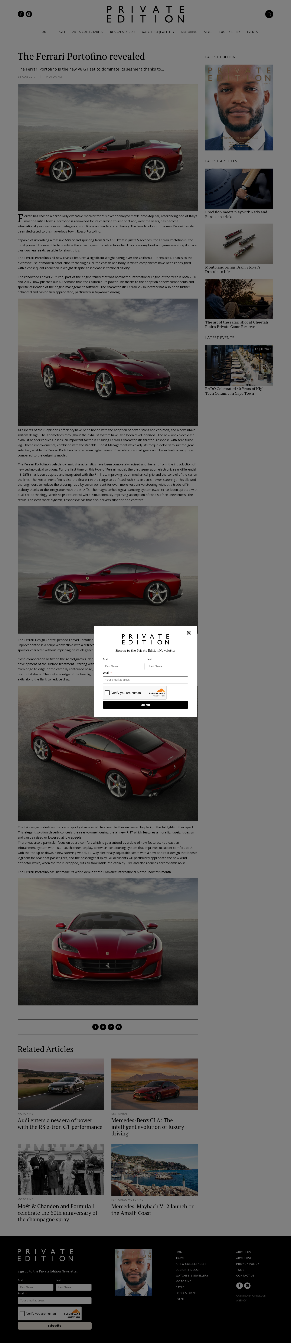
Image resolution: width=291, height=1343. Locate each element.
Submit (145, 705)
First (105, 659)
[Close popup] (189, 633)
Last (149, 659)
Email (106, 672)
